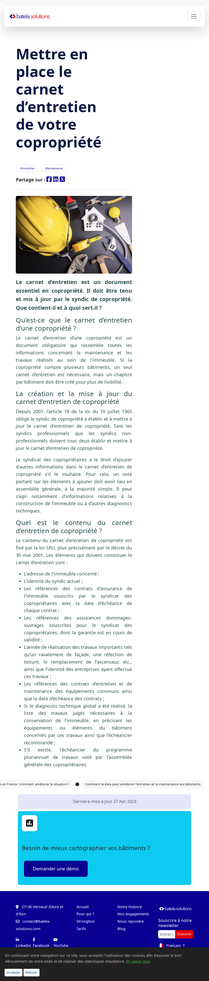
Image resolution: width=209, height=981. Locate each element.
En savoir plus (138, 961)
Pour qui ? (85, 913)
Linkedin (23, 945)
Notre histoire (129, 906)
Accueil (82, 906)
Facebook (41, 945)
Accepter (13, 972)
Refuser (31, 972)
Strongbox (85, 921)
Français (173, 945)
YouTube (61, 945)
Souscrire (184, 934)
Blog (121, 928)
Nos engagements (133, 913)
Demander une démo (56, 869)
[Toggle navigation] (194, 16)
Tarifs (81, 928)
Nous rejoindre (130, 921)
